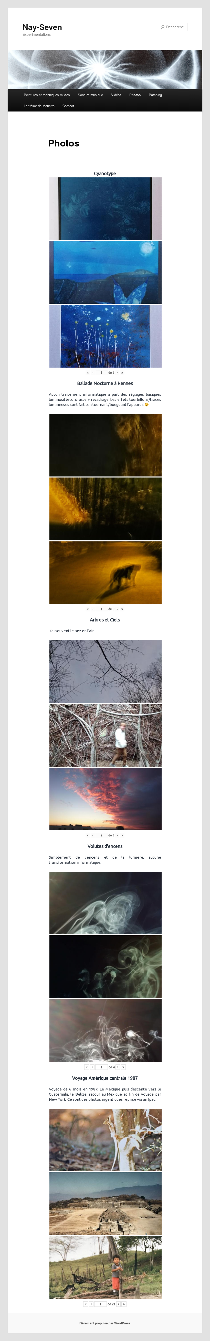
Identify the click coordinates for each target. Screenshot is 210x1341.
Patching (155, 94)
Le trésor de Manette (39, 105)
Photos (135, 94)
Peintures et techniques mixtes (47, 94)
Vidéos (116, 94)
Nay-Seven (42, 26)
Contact (68, 105)
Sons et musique (90, 94)
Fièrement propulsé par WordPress (105, 1323)
